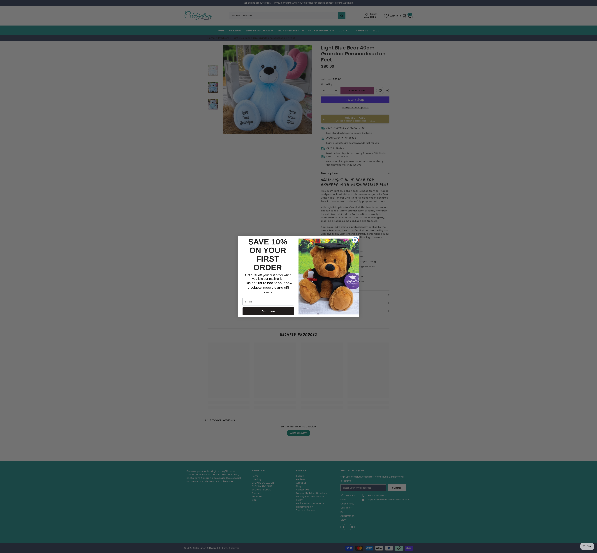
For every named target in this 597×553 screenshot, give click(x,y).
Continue (268, 311)
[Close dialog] (355, 240)
